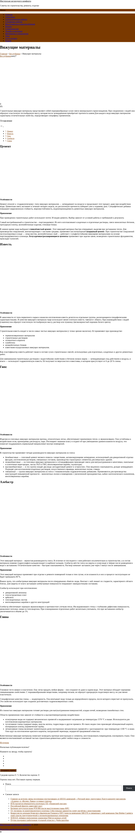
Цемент (10, 131)
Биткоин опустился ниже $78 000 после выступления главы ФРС (40, 808)
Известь (10, 134)
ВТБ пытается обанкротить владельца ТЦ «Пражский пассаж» (39, 803)
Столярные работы (13, 22)
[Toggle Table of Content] (2, 127)
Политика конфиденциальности (14, 829)
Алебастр (10, 138)
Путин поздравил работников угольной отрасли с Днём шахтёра (40, 820)
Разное (8, 41)
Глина (9, 141)
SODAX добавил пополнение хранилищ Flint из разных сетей (38, 818)
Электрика (10, 17)
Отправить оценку (8, 770)
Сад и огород (11, 38)
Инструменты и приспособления (20, 24)
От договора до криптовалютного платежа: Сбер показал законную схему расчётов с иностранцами (56, 811)
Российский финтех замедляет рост (26, 806)
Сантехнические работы (16, 19)
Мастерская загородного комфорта (15, 1)
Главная (8, 14)
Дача (7, 36)
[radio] (70, 756)
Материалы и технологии (16, 34)
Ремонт (8, 26)
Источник (4, 743)
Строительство (12, 29)
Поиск (8, 784)
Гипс (9, 136)
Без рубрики (14, 54)
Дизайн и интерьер (13, 31)
